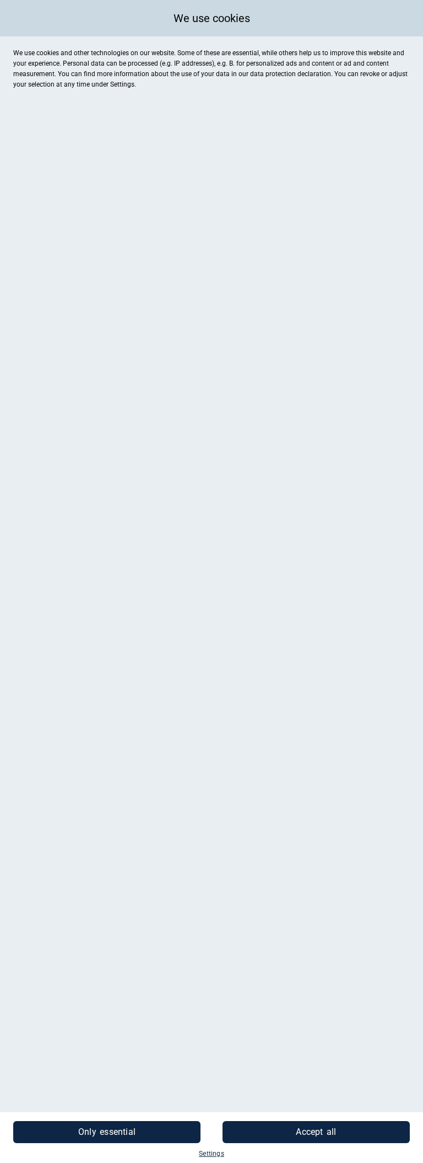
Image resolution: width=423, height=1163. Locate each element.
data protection (273, 74)
